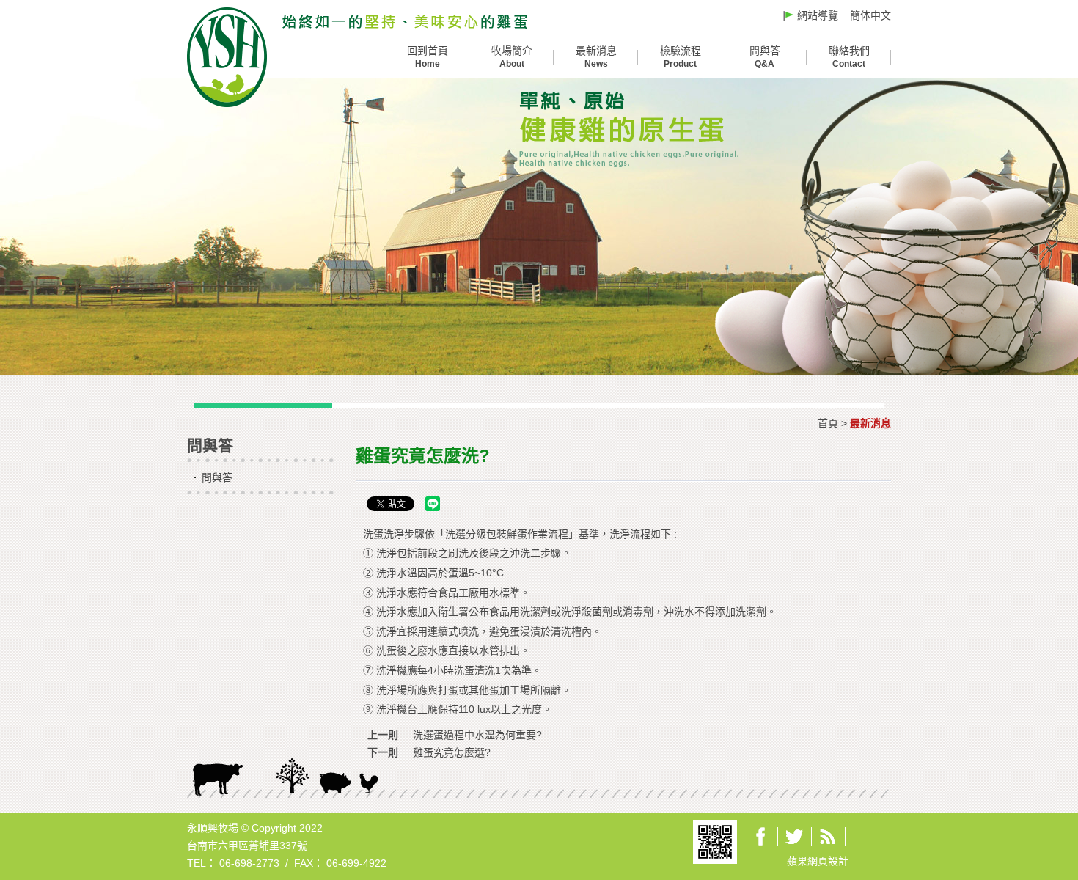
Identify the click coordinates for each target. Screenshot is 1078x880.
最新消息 (596, 57)
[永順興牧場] (404, 21)
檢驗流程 (680, 57)
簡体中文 (870, 15)
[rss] (828, 836)
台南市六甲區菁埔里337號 (247, 845)
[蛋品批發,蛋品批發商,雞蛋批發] (227, 56)
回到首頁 (427, 57)
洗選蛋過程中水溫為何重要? (477, 735)
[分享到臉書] (760, 836)
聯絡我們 (849, 57)
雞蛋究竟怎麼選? (452, 752)
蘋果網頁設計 (817, 861)
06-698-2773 (249, 863)
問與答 (764, 57)
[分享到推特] (794, 836)
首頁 (828, 423)
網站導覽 (817, 15)
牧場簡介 (511, 57)
